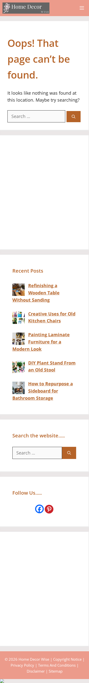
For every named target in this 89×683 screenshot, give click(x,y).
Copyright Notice (67, 659)
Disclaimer (36, 671)
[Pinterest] (49, 509)
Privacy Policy (22, 665)
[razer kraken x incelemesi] (44, 681)
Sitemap (56, 671)
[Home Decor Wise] (25, 8)
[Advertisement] (44, 192)
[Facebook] (39, 509)
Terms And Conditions (57, 665)
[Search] (74, 116)
